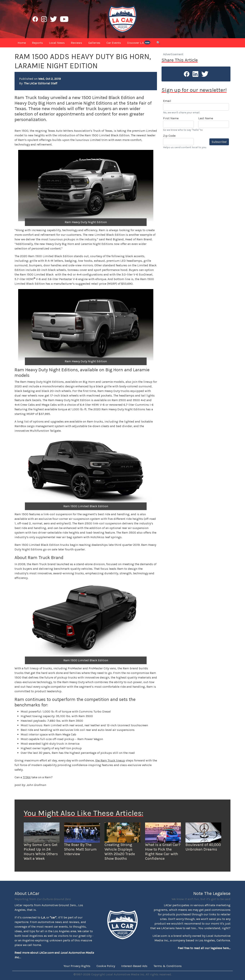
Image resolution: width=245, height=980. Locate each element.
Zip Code (169, 135)
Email (167, 101)
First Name (171, 118)
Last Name (205, 118)
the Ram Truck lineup (110, 760)
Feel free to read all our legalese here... (204, 948)
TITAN (27, 777)
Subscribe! (219, 142)
